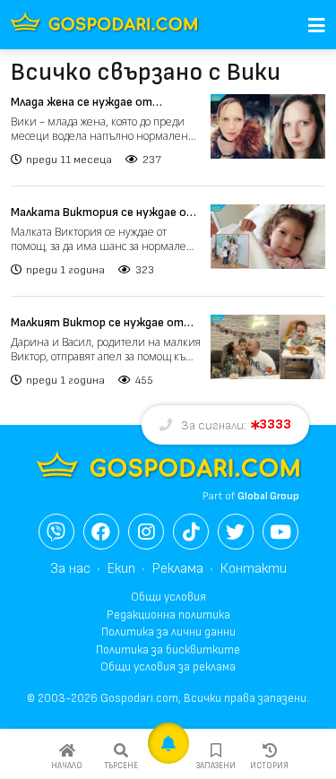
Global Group (268, 496)
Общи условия (168, 597)
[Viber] (56, 532)
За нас (70, 568)
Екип (121, 568)
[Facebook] (101, 532)
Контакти (253, 568)
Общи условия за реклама (168, 667)
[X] (236, 532)
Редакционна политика (168, 615)
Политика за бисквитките (168, 650)
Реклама (177, 568)
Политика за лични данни (168, 632)
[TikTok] (191, 532)
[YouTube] (280, 532)
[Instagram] (146, 532)
